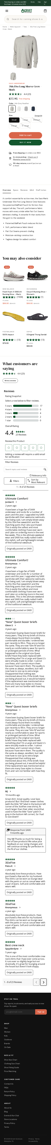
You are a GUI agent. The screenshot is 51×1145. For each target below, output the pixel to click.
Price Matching (10, 1071)
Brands (7, 1043)
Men (6, 1028)
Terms (6, 1127)
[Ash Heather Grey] (19, 109)
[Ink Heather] (33, 109)
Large (25, 120)
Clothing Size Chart (12, 1064)
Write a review (10, 381)
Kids (6, 1036)
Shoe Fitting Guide (11, 1067)
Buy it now (25, 142)
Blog (6, 1112)
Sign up (41, 1012)
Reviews (24, 190)
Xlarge (14, 126)
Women (7, 1032)
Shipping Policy (10, 1095)
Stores (33, 2)
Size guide (38, 115)
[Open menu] (6, 10)
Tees (25, 27)
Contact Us (8, 1084)
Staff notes (41, 190)
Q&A (32, 190)
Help (39, 2)
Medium (36, 120)
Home (5, 27)
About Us (8, 1108)
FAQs (6, 1088)
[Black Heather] (26, 109)
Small (14, 120)
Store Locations (10, 1119)
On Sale (7, 1047)
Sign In (45, 3)
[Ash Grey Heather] (12, 109)
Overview (7, 190)
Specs (15, 190)
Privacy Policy (9, 1123)
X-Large (25, 126)
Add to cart (25, 135)
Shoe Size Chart (10, 1060)
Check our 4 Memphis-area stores (25, 158)
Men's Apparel (15, 27)
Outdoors (8, 1039)
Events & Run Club (11, 1115)
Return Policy (9, 1091)
